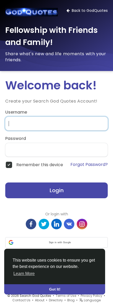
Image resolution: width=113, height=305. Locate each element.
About (39, 300)
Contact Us (21, 300)
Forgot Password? (89, 164)
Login (57, 190)
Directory (56, 300)
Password (15, 138)
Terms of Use (66, 295)
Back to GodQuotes (89, 10)
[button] (56, 242)
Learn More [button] (24, 273)
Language (92, 300)
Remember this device (39, 165)
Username (16, 112)
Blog (71, 300)
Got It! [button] (54, 289)
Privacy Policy (91, 295)
